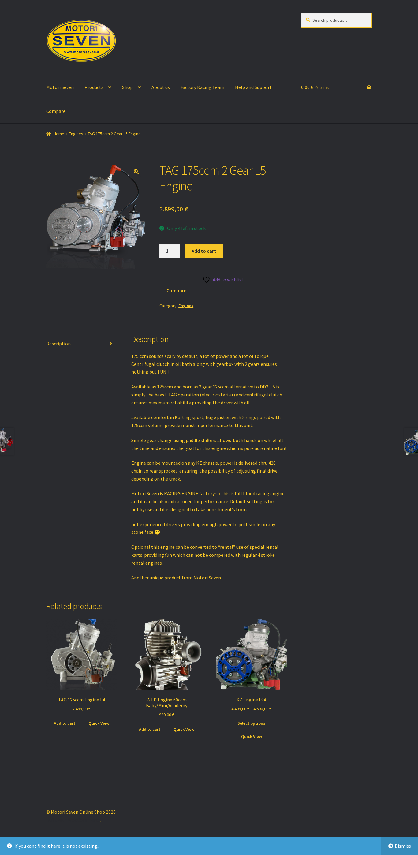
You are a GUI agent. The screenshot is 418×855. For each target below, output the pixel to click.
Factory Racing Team (202, 87)
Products (93, 87)
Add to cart (204, 251)
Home (59, 133)
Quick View (98, 723)
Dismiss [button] (403, 846)
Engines (76, 133)
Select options (251, 723)
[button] (136, 172)
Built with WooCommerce (73, 820)
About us (160, 87)
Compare (55, 111)
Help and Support (253, 87)
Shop (127, 87)
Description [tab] (58, 343)
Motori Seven (60, 87)
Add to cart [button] (64, 723)
